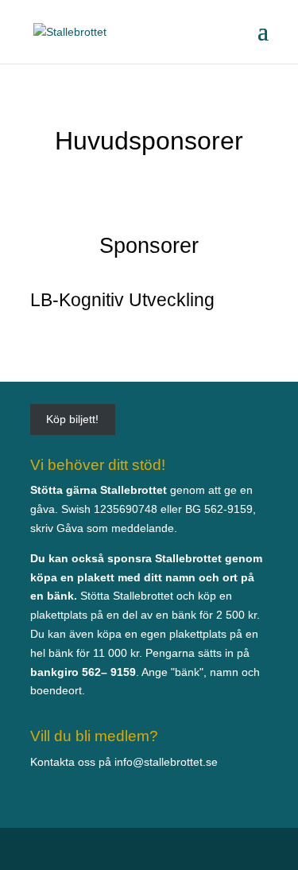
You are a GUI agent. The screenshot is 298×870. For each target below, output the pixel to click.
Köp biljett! (72, 419)
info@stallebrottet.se (166, 761)
